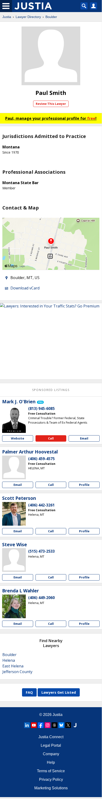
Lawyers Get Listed (58, 692)
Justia (6, 17)
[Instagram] (47, 725)
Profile (84, 485)
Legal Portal (51, 745)
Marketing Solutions (51, 788)
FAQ (29, 692)
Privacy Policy (51, 779)
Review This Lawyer (51, 104)
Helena (8, 660)
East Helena (12, 666)
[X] (68, 725)
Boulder (51, 17)
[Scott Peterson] (14, 514)
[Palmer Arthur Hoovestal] (14, 467)
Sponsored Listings (51, 390)
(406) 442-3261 (41, 505)
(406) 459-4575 (41, 458)
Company (51, 754)
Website (17, 438)
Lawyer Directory (28, 17)
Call (51, 438)
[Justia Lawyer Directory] (75, 725)
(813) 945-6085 (41, 408)
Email (84, 438)
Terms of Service (51, 771)
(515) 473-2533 (41, 551)
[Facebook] (41, 725)
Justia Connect (50, 737)
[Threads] (54, 725)
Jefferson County (17, 671)
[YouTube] (34, 725)
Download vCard (25, 288)
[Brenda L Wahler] (14, 606)
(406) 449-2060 (41, 597)
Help (51, 762)
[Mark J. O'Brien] (14, 417)
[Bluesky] (61, 725)
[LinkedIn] (27, 725)
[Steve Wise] (14, 560)
